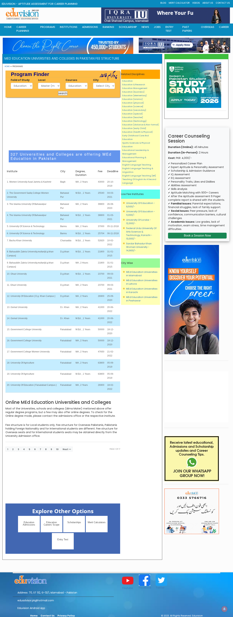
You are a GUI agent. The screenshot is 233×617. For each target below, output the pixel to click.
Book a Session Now (197, 235)
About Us (207, 2)
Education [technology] (134, 121)
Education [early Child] (134, 128)
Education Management (134, 88)
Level (41, 80)
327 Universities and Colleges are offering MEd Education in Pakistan (61, 156)
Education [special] (132, 113)
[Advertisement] (62, 123)
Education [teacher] (132, 117)
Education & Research (133, 84)
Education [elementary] (134, 95)
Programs (47, 27)
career (224, 27)
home (8, 27)
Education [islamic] (132, 99)
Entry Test (169, 29)
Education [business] (133, 91)
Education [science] (132, 106)
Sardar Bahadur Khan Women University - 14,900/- (139, 247)
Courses (71, 80)
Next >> (67, 449)
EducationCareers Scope (51, 523)
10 (57, 449)
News (145, 27)
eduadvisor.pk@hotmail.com (35, 600)
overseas (207, 27)
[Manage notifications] (224, 609)
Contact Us (223, 2)
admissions (90, 27)
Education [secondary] (134, 110)
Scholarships (74, 522)
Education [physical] (133, 102)
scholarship (128, 27)
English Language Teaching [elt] (139, 175)
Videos (196, 2)
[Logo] (63, 579)
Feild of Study (20, 80)
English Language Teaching (136, 164)
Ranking (108, 27)
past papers (187, 29)
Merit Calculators (97, 522)
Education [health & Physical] (137, 131)
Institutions (68, 27)
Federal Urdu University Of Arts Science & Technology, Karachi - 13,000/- (141, 233)
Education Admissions (29, 523)
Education (127, 80)
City (96, 80)
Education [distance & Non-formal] (140, 124)
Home (7, 66)
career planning (22, 29)
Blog (163, 2)
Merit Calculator (179, 2)
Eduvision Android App (31, 608)
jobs (157, 27)
